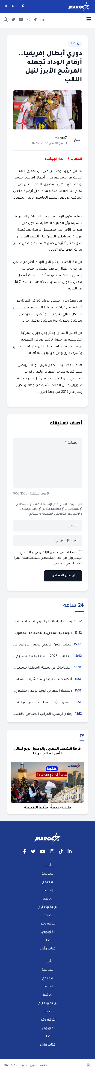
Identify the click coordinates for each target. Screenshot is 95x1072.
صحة (48, 916)
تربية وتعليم (47, 907)
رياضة (75, 43)
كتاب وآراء (47, 949)
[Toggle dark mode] (23, 6)
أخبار (47, 866)
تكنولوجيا (48, 932)
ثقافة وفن (48, 924)
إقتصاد (47, 891)
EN (12, 6)
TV (82, 736)
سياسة (47, 874)
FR (5, 6)
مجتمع (47, 882)
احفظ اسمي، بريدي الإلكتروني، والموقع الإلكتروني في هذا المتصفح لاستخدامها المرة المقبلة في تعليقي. (48, 558)
